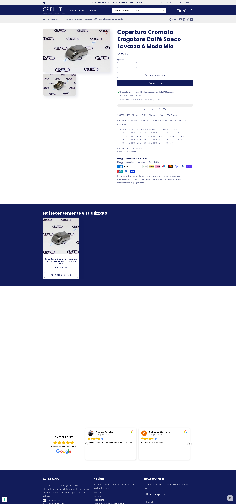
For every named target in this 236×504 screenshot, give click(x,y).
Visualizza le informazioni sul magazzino (140, 99)
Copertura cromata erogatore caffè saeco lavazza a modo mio (93, 19)
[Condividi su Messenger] (184, 19)
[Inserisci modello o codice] (163, 10)
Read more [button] (180, 455)
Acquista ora (155, 82)
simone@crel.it (55, 500)
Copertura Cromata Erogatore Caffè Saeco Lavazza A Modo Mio (61, 261)
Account (97, 496)
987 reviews (69, 446)
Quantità (121, 59)
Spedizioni (99, 500)
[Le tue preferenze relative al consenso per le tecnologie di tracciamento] (4, 499)
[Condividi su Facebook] (180, 19)
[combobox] (139, 10)
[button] (191, 10)
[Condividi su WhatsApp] (187, 19)
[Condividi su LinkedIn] (191, 19)
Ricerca (97, 492)
